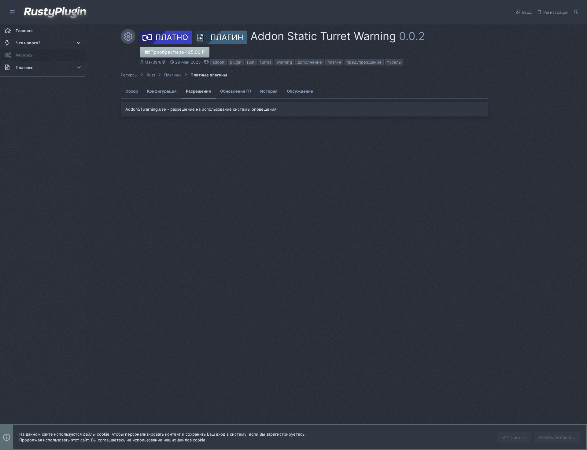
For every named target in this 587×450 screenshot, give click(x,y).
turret (265, 62)
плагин (334, 62)
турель (394, 62)
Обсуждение (300, 91)
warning (284, 62)
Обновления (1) (235, 91)
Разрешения (198, 91)
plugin (236, 62)
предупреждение (364, 62)
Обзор (131, 91)
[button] (12, 12)
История (269, 91)
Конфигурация (162, 91)
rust (251, 62)
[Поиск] (576, 12)
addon (218, 62)
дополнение (309, 62)
